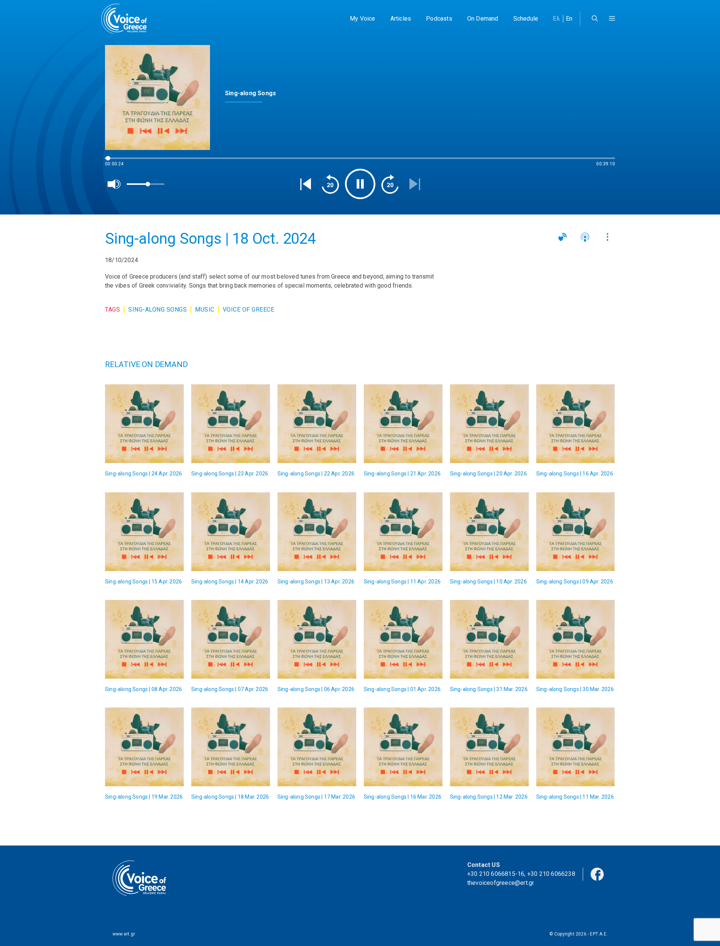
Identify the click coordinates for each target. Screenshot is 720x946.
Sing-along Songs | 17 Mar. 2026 (316, 797)
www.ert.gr (123, 934)
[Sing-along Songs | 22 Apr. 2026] (317, 423)
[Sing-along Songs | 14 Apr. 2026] (230, 531)
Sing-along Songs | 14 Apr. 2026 (229, 582)
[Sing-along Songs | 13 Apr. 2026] (317, 531)
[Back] (305, 184)
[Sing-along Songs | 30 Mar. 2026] (575, 639)
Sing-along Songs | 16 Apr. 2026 (574, 474)
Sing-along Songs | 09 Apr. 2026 (574, 582)
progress (117, 161)
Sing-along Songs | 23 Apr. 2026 (229, 474)
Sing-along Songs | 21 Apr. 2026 (402, 474)
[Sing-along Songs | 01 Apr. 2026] (403, 639)
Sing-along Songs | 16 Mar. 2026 (402, 797)
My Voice (362, 18)
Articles (400, 18)
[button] (612, 18)
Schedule (525, 18)
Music (204, 309)
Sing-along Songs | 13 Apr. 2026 (316, 582)
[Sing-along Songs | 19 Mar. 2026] (144, 747)
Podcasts (439, 18)
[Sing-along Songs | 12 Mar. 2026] (489, 747)
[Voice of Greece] (126, 19)
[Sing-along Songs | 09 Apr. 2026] (575, 531)
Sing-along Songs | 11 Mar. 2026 (575, 797)
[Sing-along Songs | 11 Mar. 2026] (575, 747)
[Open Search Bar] (595, 18)
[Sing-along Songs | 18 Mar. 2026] (230, 747)
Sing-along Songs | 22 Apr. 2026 (316, 474)
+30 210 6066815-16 (496, 873)
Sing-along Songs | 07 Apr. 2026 (229, 689)
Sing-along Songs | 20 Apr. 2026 (488, 474)
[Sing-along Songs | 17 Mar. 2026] (317, 747)
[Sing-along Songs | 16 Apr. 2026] (575, 423)
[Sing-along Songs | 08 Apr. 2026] (144, 639)
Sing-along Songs (157, 309)
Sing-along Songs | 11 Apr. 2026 (402, 582)
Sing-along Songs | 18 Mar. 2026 (230, 797)
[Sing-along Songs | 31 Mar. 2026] (489, 639)
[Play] (360, 183)
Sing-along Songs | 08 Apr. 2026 (143, 689)
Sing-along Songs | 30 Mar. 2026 (575, 689)
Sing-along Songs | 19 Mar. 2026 (144, 797)
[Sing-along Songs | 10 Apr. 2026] (489, 531)
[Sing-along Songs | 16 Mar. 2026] (403, 747)
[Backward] (330, 184)
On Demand (482, 18)
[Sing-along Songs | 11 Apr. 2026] (403, 531)
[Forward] (390, 184)
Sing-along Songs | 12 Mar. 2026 (489, 797)
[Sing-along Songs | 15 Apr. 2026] (144, 531)
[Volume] (114, 184)
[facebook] (597, 873)
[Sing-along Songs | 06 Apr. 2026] (317, 639)
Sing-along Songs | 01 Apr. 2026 (402, 689)
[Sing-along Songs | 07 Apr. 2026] (230, 639)
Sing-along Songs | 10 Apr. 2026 (488, 582)
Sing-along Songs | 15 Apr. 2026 (143, 582)
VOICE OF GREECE (248, 309)
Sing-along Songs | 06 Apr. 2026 (316, 689)
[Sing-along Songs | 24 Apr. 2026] (144, 423)
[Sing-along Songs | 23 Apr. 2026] (230, 423)
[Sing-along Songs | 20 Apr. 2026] (489, 423)
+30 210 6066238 (551, 873)
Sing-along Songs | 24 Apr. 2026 (143, 474)
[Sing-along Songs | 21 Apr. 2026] (403, 423)
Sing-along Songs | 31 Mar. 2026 (489, 689)
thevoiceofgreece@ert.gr (500, 882)
